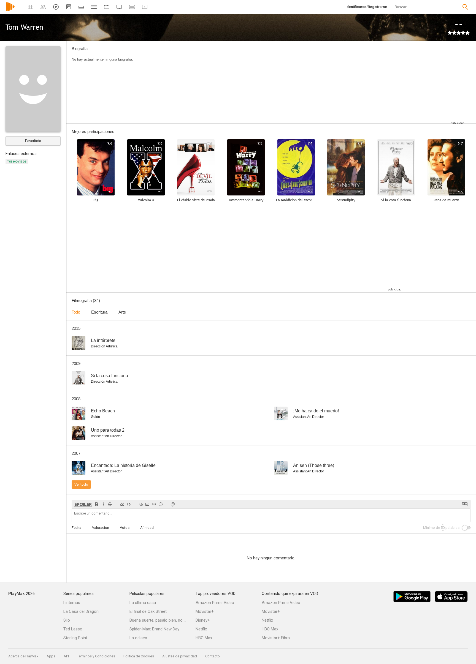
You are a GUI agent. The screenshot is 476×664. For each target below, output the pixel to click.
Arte (122, 312)
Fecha (76, 528)
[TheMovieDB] (18, 165)
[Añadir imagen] (147, 504)
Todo (76, 312)
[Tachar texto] (110, 504)
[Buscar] (465, 7)
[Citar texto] (122, 504)
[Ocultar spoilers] (83, 504)
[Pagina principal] (10, 10)
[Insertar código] (128, 504)
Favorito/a (33, 141)
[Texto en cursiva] (103, 504)
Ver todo (81, 484)
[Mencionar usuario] (172, 504)
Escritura (99, 312)
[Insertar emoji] (160, 504)
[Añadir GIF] (154, 504)
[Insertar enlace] (140, 504)
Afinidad (147, 528)
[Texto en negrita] (96, 504)
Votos (124, 528)
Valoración (100, 528)
